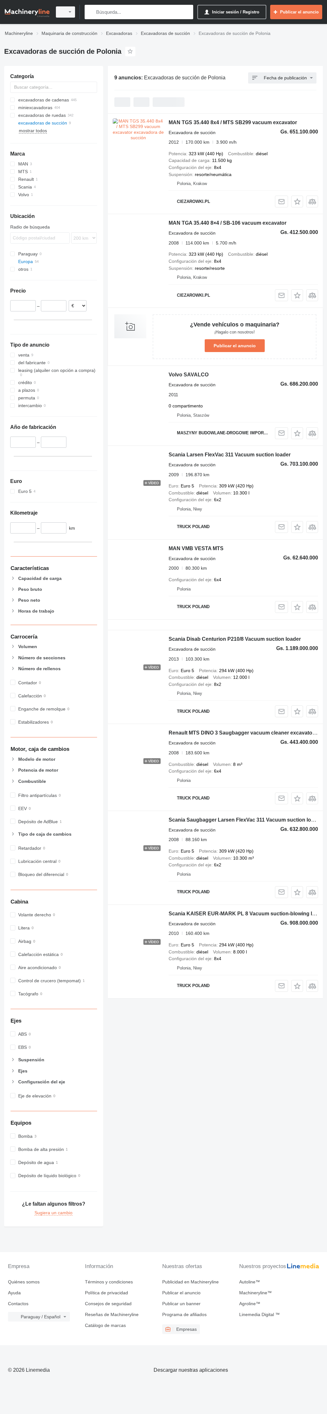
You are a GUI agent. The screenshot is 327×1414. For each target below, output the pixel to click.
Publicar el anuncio (235, 345)
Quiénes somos (24, 1281)
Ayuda (14, 1292)
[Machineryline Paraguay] (27, 12)
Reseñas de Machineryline (112, 1314)
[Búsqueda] (91, 12)
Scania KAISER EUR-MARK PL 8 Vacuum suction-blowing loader (247, 913)
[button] (297, 201)
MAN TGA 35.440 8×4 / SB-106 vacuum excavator (227, 223)
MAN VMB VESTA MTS (196, 548)
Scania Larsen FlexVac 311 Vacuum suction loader (230, 454)
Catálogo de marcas (105, 1325)
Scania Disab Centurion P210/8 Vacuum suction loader (235, 639)
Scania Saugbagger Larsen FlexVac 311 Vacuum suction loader (245, 820)
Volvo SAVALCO (189, 374)
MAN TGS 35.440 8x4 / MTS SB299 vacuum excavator (233, 122)
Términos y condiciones (109, 1281)
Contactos (18, 1303)
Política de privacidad (106, 1292)
